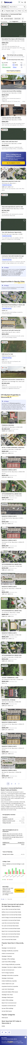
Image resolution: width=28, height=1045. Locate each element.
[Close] (25, 1037)
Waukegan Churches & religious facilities (11, 967)
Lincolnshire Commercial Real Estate (11, 920)
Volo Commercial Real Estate (9, 939)
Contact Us (19, 890)
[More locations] (23, 18)
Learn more (20, 1042)
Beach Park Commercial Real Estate (11, 931)
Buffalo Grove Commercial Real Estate (11, 912)
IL (5, 899)
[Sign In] (25, 2)
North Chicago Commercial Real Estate (11, 917)
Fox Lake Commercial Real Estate (10, 925)
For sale (2, 899)
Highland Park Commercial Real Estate (11, 914)
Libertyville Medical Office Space (10, 992)
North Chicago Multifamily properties (11, 964)
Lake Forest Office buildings (9, 961)
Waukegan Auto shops (7, 994)
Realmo (8, 2)
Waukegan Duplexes (7, 956)
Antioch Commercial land (8, 953)
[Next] (24, 64)
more (24, 49)
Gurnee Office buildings (7, 1008)
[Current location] (2, 18)
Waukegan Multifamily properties (10, 950)
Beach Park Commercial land (9, 1003)
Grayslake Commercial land (9, 1005)
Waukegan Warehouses (7, 978)
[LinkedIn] (5, 1032)
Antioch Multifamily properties (9, 981)
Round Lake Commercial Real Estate (11, 934)
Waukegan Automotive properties (10, 975)
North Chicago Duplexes (8, 972)
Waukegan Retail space (7, 997)
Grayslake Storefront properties (10, 986)
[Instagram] (9, 1032)
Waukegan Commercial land (9, 948)
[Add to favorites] (24, 24)
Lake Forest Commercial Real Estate (11, 928)
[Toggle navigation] (2, 2)
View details (13, 37)
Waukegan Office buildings (8, 959)
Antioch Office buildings (7, 1000)
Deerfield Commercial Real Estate (10, 936)
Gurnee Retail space (7, 1011)
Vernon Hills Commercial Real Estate (11, 909)
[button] (17, 6)
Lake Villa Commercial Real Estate (10, 923)
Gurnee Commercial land (8, 970)
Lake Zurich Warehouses (8, 989)
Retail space (5, 1017)
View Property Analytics (13, 70)
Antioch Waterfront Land (8, 983)
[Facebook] (2, 1032)
